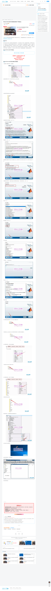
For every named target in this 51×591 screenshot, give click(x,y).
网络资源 (38, 58)
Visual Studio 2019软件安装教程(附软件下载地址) (44, 51)
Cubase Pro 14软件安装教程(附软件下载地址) (29, 558)
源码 (25, 1)
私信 (33, 23)
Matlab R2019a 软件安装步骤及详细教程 (42, 25)
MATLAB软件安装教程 (7, 527)
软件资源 (22, 1)
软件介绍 (39, 22)
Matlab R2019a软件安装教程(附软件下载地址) (12, 21)
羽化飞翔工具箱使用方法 (40, 57)
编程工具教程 (41, 58)
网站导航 (20, 587)
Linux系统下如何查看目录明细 (41, 41)
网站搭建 (28, 1)
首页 (11, 1)
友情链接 (11, 587)
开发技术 (18, 1)
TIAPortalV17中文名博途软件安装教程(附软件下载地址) (12, 558)
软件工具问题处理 (39, 55)
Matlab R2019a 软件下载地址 (42, 8)
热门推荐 (38, 13)
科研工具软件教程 (42, 59)
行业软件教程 (45, 56)
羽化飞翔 (6, 23)
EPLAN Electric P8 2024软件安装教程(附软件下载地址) (29, 561)
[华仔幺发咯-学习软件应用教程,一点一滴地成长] (5, 588)
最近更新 (41, 13)
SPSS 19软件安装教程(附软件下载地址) (43, 28)
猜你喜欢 (43, 13)
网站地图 (17, 587)
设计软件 (42, 56)
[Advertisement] (25, 12)
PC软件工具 (9, 19)
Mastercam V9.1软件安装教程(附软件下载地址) (43, 45)
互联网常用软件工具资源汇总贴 (41, 15)
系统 (47, 58)
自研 (15, 1)
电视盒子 (46, 59)
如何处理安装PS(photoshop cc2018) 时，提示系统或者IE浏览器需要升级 (29, 554)
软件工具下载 (43, 55)
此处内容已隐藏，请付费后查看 (19, 52)
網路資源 (45, 58)
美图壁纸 (32, 1)
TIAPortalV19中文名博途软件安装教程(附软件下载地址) (12, 561)
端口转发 (38, 59)
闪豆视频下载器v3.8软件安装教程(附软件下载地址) (44, 49)
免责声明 (14, 587)
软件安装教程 (38, 56)
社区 (13, 1)
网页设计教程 (45, 57)
